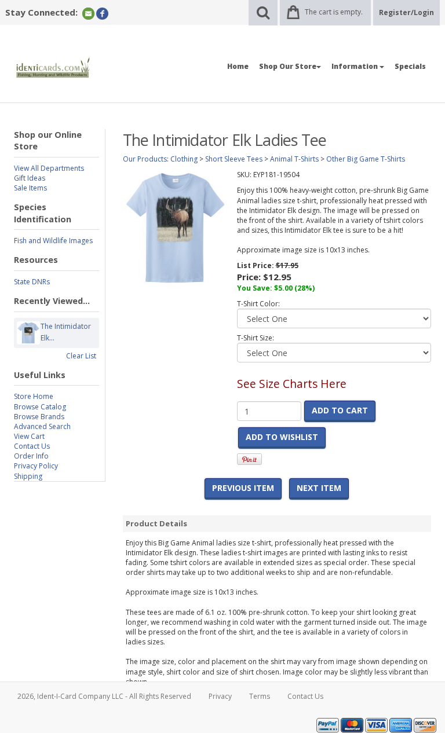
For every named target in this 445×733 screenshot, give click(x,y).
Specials (410, 66)
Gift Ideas (29, 178)
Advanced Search (42, 426)
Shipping (28, 476)
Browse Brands (39, 417)
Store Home (33, 396)
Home (238, 66)
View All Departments (49, 168)
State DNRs (32, 282)
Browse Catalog (40, 407)
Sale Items (30, 188)
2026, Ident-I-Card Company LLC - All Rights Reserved (104, 696)
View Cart (29, 436)
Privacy (220, 696)
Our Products (145, 159)
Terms (259, 696)
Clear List (81, 356)
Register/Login (406, 12)
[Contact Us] (88, 13)
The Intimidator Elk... (66, 332)
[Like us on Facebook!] (102, 13)
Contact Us (32, 446)
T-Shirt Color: (258, 304)
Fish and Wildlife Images (53, 240)
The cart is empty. (334, 12)
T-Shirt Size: (255, 338)
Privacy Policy (36, 466)
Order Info (31, 456)
